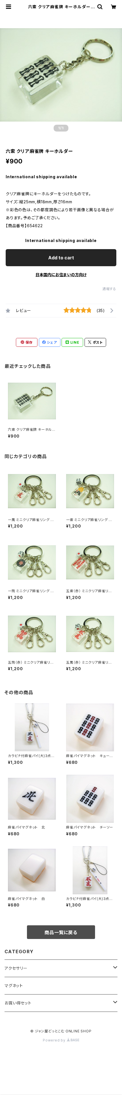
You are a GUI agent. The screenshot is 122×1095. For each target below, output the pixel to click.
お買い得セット (18, 1002)
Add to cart (61, 258)
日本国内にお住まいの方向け (61, 274)
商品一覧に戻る (61, 932)
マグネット (14, 985)
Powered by (55, 1040)
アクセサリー (16, 968)
